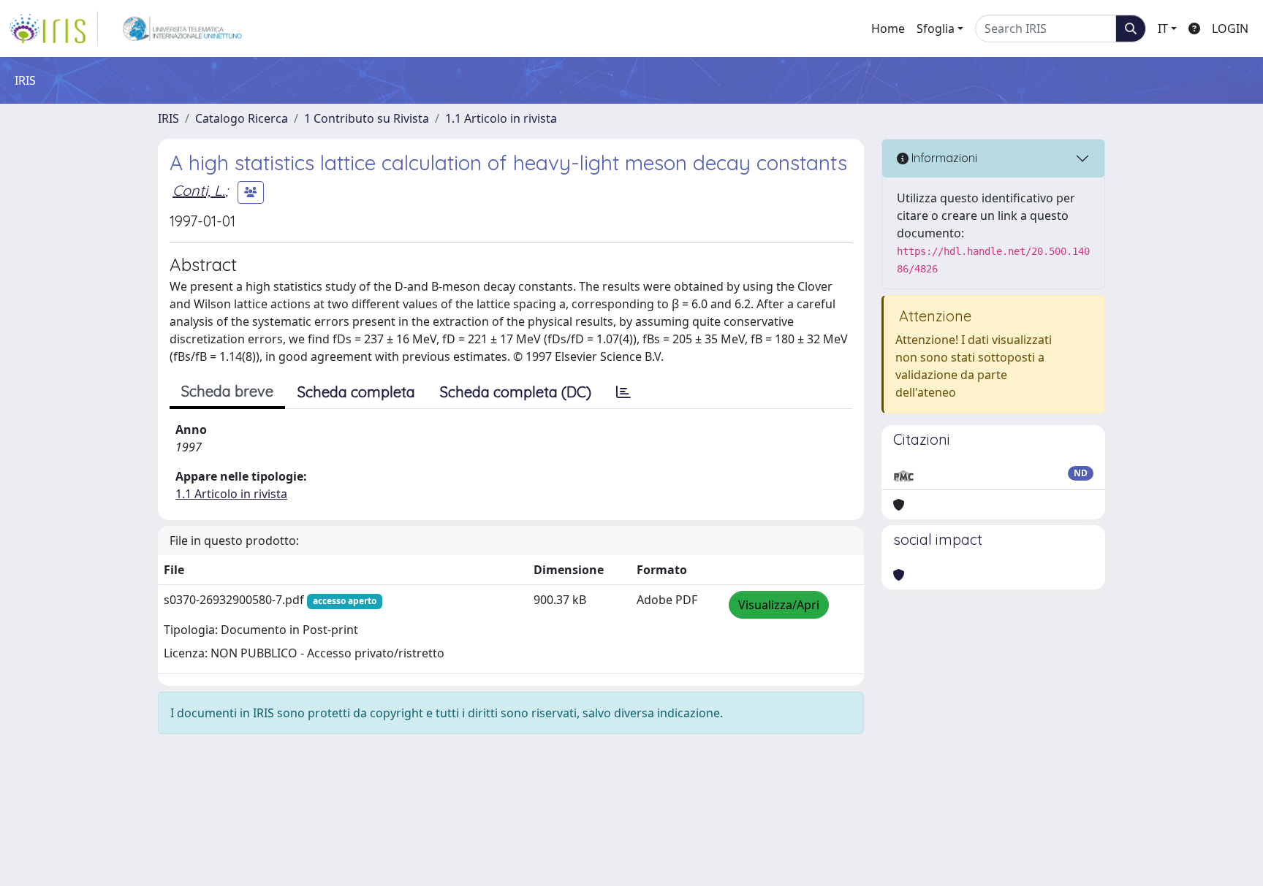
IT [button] (1163, 28)
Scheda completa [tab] (356, 392)
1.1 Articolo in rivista (501, 118)
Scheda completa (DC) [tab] (515, 392)
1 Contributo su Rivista (366, 118)
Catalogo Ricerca (241, 118)
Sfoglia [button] (936, 28)
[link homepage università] (182, 28)
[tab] (623, 392)
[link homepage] (53, 28)
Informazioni (943, 157)
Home (888, 28)
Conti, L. (198, 190)
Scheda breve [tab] (227, 391)
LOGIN (1230, 28)
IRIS (168, 118)
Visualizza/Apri (778, 605)
